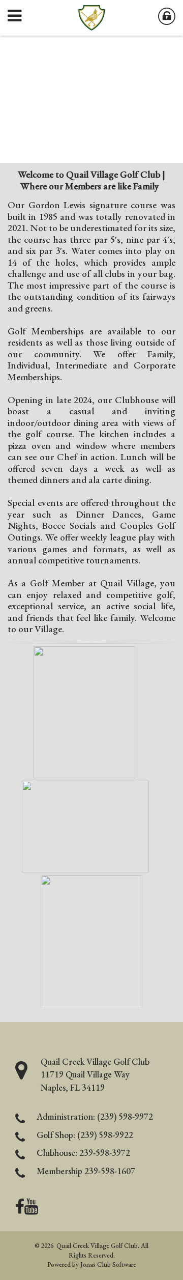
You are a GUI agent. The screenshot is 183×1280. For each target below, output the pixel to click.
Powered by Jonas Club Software (91, 1264)
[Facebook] (19, 1209)
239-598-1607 (109, 1171)
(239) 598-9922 (105, 1135)
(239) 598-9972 (125, 1116)
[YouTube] (31, 1209)
